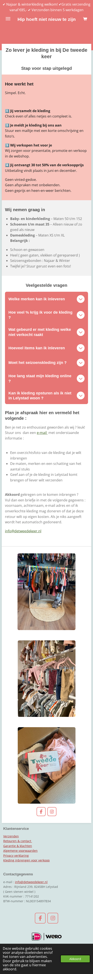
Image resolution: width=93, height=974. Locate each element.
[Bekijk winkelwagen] (85, 18)
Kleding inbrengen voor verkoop (26, 860)
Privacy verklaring (16, 855)
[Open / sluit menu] (8, 18)
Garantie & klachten (17, 846)
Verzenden (11, 836)
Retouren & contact (17, 841)
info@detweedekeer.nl (23, 531)
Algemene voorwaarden (20, 851)
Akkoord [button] (75, 959)
